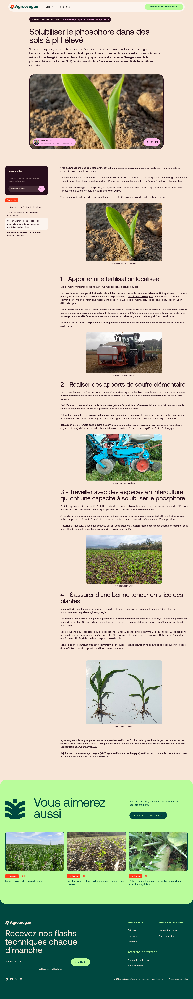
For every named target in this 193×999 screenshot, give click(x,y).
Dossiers (35, 19)
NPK (57, 19)
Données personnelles (178, 979)
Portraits (132, 941)
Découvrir (133, 930)
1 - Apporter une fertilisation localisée (24, 207)
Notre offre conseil (168, 930)
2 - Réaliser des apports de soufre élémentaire (23, 214)
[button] (49, 7)
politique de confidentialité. (50, 969)
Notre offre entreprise (139, 960)
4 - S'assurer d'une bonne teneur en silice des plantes (24, 234)
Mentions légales (159, 979)
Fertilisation (47, 19)
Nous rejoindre (166, 936)
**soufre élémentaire (74, 392)
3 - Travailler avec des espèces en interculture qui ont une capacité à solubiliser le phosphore (23, 224)
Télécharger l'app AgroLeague (164, 7)
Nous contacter (136, 965)
